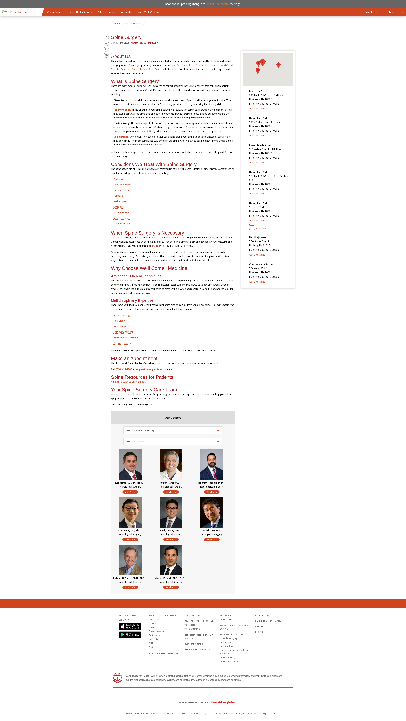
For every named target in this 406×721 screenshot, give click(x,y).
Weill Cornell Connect (163, 615)
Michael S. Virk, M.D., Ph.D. (169, 577)
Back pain (118, 179)
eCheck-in (153, 639)
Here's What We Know (148, 11)
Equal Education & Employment (233, 713)
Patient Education (107, 11)
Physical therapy (122, 342)
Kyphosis (118, 195)
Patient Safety (226, 619)
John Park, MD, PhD (129, 530)
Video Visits (189, 624)
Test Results (154, 635)
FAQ (151, 647)
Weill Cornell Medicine (203, 695)
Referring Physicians (268, 621)
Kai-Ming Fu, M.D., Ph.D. (129, 482)
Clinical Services (55, 11)
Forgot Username (157, 627)
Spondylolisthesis (122, 223)
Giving (259, 632)
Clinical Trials (193, 644)
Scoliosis (118, 206)
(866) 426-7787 (124, 369)
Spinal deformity (122, 212)
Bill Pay (152, 643)
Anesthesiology (121, 315)
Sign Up (152, 623)
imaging (156, 245)
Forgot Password (156, 631)
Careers (260, 626)
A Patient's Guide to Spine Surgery (128, 381)
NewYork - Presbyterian (204, 702)
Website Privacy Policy (161, 713)
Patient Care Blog (227, 657)
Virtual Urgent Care (193, 628)
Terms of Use (181, 713)
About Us (126, 11)
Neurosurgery (121, 326)
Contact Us (262, 615)
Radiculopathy (121, 201)
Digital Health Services (80, 11)
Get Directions (257, 108)
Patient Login (155, 619)
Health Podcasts (227, 646)
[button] (262, 63)
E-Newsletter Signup (229, 638)
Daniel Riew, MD (210, 530)
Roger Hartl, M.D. (170, 482)
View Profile (130, 492)
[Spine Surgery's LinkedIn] (106, 49)
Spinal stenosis (121, 217)
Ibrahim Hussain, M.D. (210, 482)
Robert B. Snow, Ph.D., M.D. (129, 577)
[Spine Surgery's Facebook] (106, 37)
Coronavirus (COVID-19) (163, 653)
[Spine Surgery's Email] (106, 55)
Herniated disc (121, 190)
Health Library (226, 642)
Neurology (119, 320)
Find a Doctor (127, 615)
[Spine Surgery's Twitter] (106, 43)
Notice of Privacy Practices (203, 713)
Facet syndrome (122, 184)
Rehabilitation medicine (125, 337)
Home (117, 23)
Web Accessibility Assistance (263, 713)
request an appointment (150, 369)
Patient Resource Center (230, 661)
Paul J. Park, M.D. (170, 530)
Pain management (123, 331)
